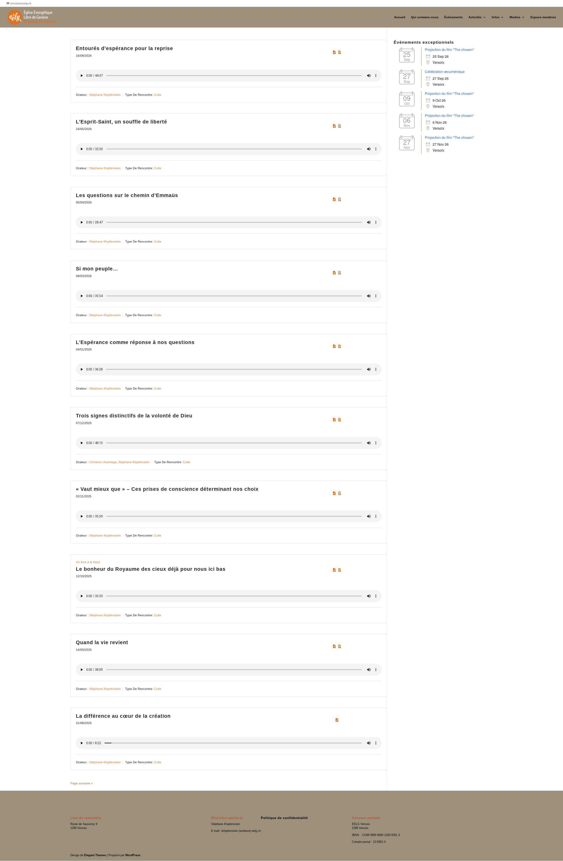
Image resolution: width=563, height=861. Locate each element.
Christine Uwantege (103, 462)
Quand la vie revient (102, 642)
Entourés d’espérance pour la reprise (124, 48)
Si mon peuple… (97, 269)
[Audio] (333, 51)
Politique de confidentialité (284, 818)
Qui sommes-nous (425, 17)
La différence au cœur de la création (123, 716)
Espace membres (543, 17)
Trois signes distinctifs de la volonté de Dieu (134, 416)
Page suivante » (81, 783)
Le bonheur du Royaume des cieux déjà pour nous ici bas (151, 569)
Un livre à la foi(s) (88, 562)
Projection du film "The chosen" (449, 49)
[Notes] (338, 51)
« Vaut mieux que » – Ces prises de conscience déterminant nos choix (167, 489)
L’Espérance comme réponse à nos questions (135, 342)
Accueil (399, 17)
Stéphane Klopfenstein (105, 94)
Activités (475, 17)
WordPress (132, 855)
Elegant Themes (95, 855)
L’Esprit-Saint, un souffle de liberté (121, 122)
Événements (453, 17)
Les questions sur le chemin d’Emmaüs (127, 195)
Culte (157, 94)
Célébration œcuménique (445, 71)
